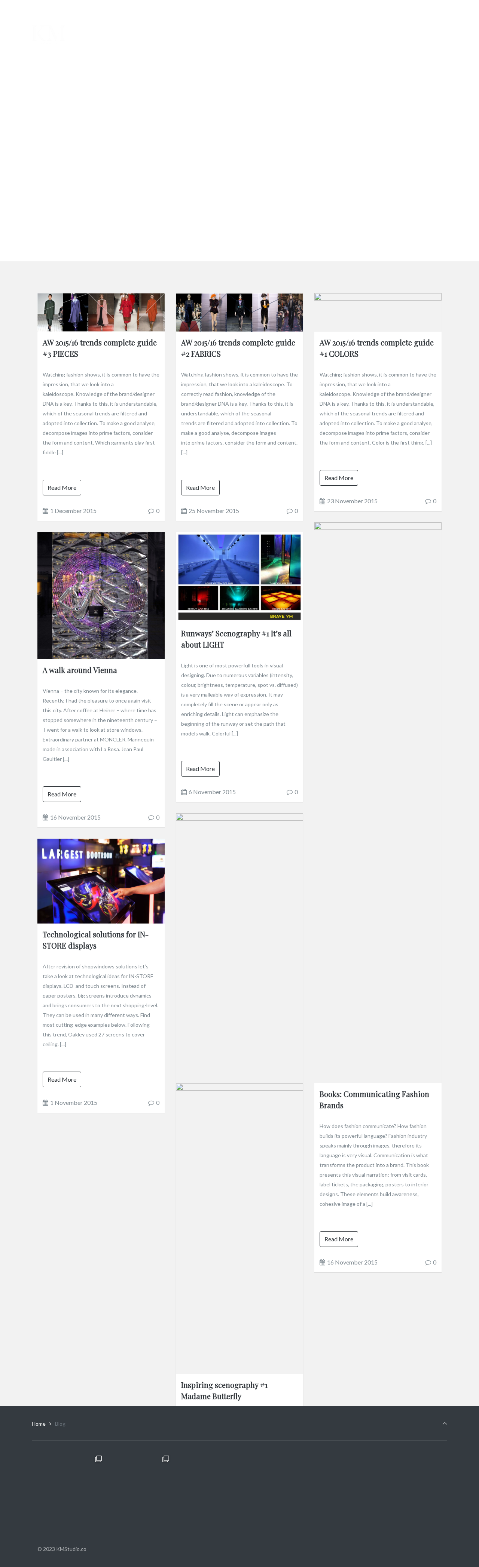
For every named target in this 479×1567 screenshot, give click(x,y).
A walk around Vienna (80, 670)
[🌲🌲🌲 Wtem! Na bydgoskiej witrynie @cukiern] (71, 1486)
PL (430, 8)
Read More (62, 487)
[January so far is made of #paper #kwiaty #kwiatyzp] (408, 1486)
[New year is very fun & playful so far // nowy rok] (340, 1486)
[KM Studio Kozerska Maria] (48, 34)
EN (443, 8)
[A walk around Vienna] (101, 595)
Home (39, 1423)
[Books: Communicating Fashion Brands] (378, 802)
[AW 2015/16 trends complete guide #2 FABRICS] (239, 311)
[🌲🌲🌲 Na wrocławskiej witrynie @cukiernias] (206, 1486)
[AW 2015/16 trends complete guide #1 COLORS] (378, 311)
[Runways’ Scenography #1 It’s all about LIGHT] (239, 576)
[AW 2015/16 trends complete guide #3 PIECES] (101, 311)
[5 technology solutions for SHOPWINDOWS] (239, 1363)
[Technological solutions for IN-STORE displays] (101, 880)
